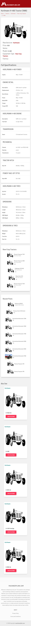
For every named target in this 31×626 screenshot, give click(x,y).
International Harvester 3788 (19, 333)
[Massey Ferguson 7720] (10, 285)
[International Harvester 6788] (8, 356)
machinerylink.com (20, 623)
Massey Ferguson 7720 (19, 283)
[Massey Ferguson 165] (10, 371)
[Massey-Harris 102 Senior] (9, 312)
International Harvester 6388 (19, 341)
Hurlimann (16, 43)
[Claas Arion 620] (12, 278)
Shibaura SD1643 (19, 303)
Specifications (11, 416)
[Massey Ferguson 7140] (10, 255)
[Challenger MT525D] (11, 270)
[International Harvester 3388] (8, 319)
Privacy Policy (15, 613)
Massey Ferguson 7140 (19, 254)
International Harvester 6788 (19, 356)
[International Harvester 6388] (8, 342)
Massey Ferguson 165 (19, 371)
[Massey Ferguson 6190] (10, 263)
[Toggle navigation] (29, 4)
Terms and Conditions (15, 616)
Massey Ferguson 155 (19, 363)
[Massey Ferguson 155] (10, 364)
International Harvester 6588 (19, 349)
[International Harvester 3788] (8, 335)
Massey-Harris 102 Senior (19, 311)
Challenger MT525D (19, 268)
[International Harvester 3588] (8, 327)
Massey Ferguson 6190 (19, 261)
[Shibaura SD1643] (11, 304)
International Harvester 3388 (19, 318)
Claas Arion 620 (19, 276)
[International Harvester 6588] (8, 350)
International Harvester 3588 (19, 326)
